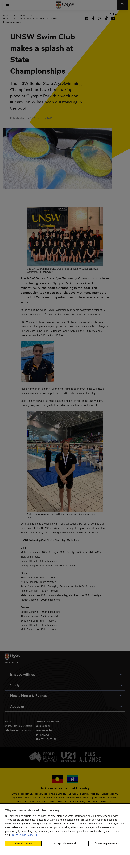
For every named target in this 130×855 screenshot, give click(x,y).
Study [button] (15, 685)
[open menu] (8, 5)
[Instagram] (100, 18)
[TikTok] (106, 18)
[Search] (122, 5)
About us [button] (17, 706)
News (22, 15)
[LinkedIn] (87, 18)
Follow (113, 14)
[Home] (65, 5)
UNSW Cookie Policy (25, 835)
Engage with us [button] (22, 674)
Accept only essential (65, 843)
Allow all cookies (23, 843)
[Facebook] (93, 18)
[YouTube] (113, 18)
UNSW (5, 15)
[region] (65, 829)
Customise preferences (107, 843)
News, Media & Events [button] (28, 696)
